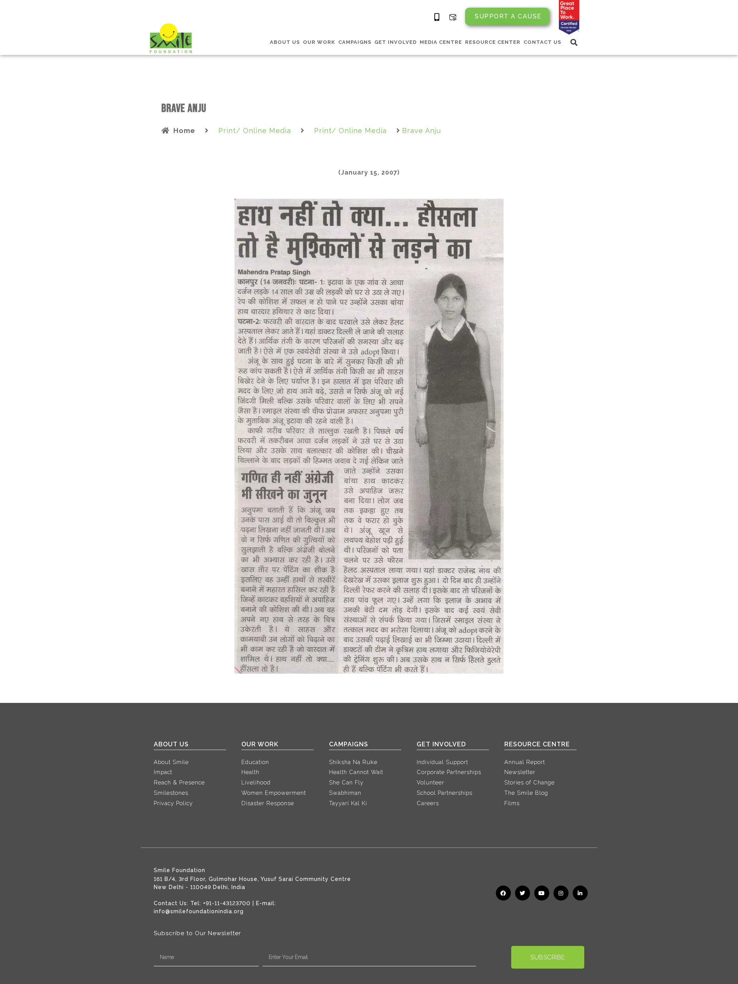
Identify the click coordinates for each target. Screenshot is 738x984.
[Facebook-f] (503, 893)
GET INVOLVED (395, 42)
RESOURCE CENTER (492, 42)
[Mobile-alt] (437, 17)
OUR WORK (319, 42)
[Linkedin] (580, 893)
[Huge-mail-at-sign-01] (452, 17)
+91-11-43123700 (227, 903)
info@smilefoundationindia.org (199, 911)
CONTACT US (542, 42)
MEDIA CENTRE (441, 42)
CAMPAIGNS (354, 42)
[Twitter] (522, 893)
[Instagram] (561, 893)
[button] (574, 42)
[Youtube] (541, 893)
